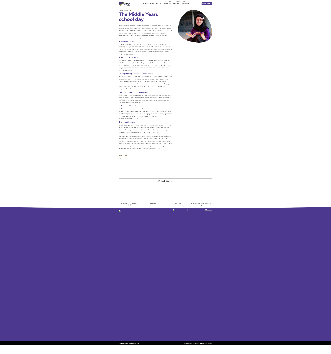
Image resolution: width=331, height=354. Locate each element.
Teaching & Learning (155, 4)
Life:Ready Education (166, 181)
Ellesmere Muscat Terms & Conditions (129, 343)
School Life (167, 4)
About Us (145, 4)
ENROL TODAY (207, 4)
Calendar (177, 1)
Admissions (175, 4)
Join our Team (185, 1)
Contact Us (185, 4)
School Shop (168, 1)
